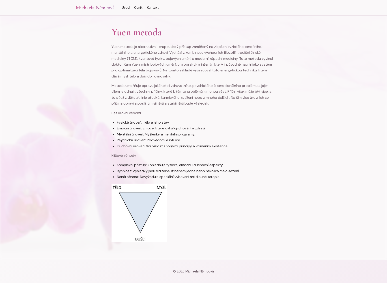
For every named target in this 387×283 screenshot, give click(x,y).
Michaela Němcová (95, 7)
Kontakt (153, 8)
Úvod (126, 8)
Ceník (138, 8)
